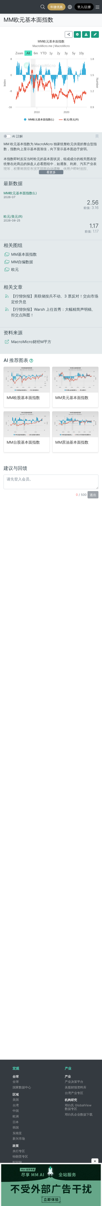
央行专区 (19, 1151)
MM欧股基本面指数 (23, 397)
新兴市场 (19, 1138)
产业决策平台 (74, 1081)
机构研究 (71, 1100)
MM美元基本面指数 (71, 397)
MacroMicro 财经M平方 (8, 7)
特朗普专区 (20, 1156)
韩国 (16, 1127)
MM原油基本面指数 (71, 442)
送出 (93, 495)
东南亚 (17, 1133)
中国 (16, 1111)
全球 (16, 1076)
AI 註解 (17, 136)
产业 (68, 1076)
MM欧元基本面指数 (28, 19)
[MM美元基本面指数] (75, 380)
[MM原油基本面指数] (75, 424)
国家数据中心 (22, 1087)
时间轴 (17, 1162)
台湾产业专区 (74, 1093)
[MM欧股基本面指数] (27, 380)
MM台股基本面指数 (23, 442)
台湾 (16, 1105)
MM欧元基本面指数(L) (20, 193)
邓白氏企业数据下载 (79, 1114)
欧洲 (16, 1116)
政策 (16, 1145)
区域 (16, 1094)
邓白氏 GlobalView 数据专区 (79, 1107)
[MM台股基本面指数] (27, 424)
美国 (16, 1099)
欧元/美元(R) (13, 216)
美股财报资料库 (75, 1087)
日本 (16, 1122)
